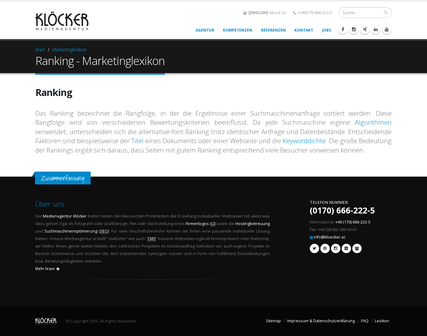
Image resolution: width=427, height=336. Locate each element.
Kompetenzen (237, 30)
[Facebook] (343, 29)
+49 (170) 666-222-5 (352, 222)
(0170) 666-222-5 (342, 210)
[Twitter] (314, 248)
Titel (137, 140)
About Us (267, 12)
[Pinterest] (325, 248)
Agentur (205, 30)
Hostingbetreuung (252, 223)
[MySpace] (357, 248)
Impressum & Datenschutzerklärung (321, 320)
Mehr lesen (45, 268)
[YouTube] (386, 29)
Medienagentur (57, 216)
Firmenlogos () (200, 223)
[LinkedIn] (375, 29)
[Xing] (364, 29)
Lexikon (382, 320)
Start (40, 50)
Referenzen (273, 30)
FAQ (365, 320)
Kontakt (303, 30)
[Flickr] (346, 248)
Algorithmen (373, 122)
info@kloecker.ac (329, 237)
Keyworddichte (304, 140)
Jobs (326, 30)
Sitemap (273, 320)
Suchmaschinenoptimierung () (76, 231)
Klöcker (80, 216)
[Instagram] (354, 29)
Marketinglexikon (69, 50)
